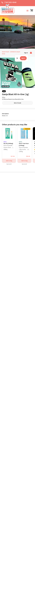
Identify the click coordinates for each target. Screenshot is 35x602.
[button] (27, 10)
